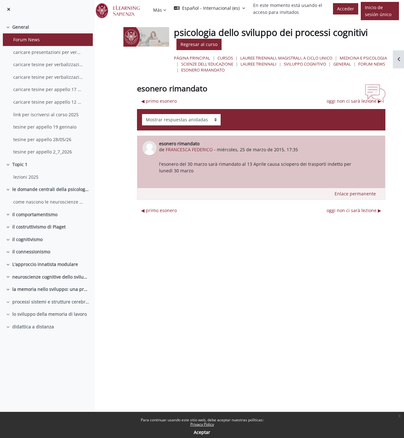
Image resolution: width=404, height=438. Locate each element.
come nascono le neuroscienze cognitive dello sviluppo (48, 202)
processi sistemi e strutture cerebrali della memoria (51, 302)
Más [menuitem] (157, 10)
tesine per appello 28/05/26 (42, 139)
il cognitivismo (27, 239)
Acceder (345, 9)
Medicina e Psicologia (363, 58)
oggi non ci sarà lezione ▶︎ (354, 101)
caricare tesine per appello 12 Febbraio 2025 (48, 102)
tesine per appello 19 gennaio (44, 127)
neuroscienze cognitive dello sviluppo (51, 277)
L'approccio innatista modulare (45, 264)
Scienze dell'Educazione (207, 64)
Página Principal (192, 58)
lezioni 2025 (26, 177)
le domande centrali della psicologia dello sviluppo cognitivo (51, 189)
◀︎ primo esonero (159, 101)
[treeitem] (47, 89)
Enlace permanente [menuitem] (355, 194)
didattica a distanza (33, 327)
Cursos (225, 58)
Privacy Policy (202, 424)
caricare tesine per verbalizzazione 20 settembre (48, 77)
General (20, 27)
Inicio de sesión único (378, 10)
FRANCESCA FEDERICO (189, 150)
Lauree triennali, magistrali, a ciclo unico (286, 58)
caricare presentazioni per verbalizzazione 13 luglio (48, 52)
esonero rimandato (203, 70)
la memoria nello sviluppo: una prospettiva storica (51, 289)
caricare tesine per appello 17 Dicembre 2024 (48, 89)
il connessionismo (31, 252)
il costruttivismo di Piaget (39, 227)
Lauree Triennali (258, 64)
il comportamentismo (34, 214)
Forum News (26, 40)
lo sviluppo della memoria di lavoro (49, 314)
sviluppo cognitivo (305, 64)
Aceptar (202, 432)
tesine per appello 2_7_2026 (42, 152)
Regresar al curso (199, 44)
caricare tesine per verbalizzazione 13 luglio (48, 64)
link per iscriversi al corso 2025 (46, 115)
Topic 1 (19, 164)
